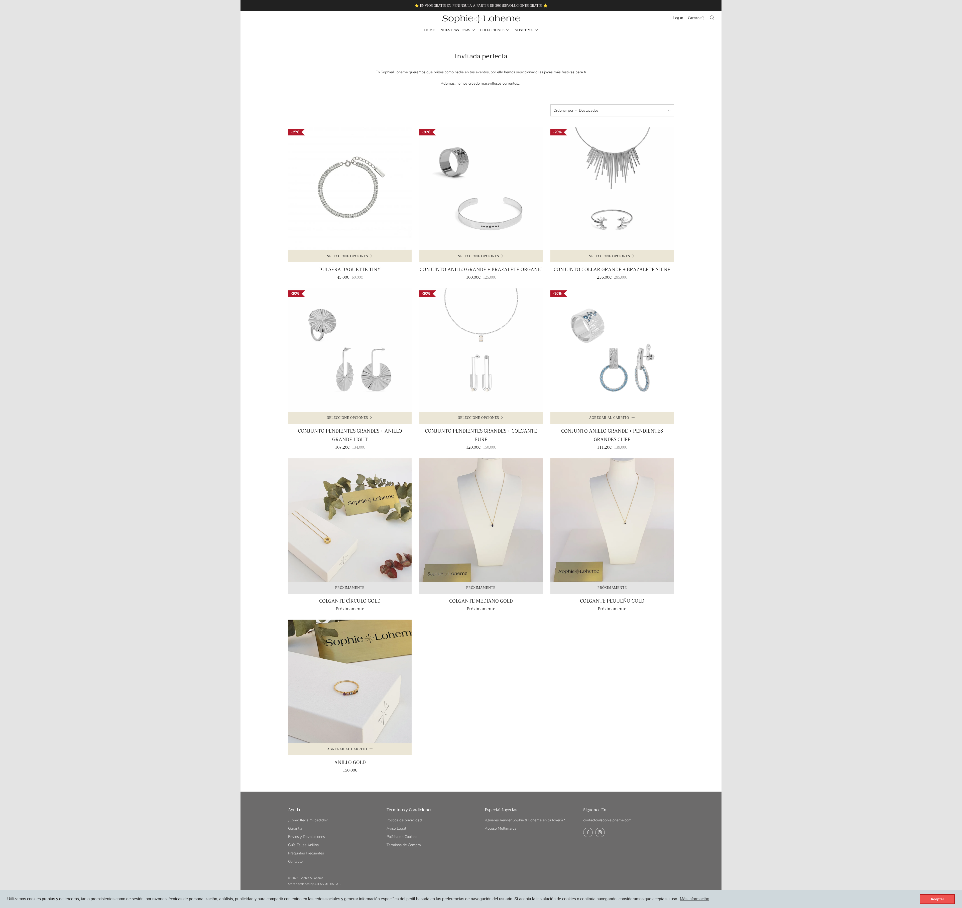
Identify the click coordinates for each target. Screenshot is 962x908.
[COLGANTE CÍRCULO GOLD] (350, 520)
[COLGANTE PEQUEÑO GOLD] (612, 520)
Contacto (295, 861)
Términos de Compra (404, 844)
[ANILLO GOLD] (350, 681)
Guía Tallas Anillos (303, 844)
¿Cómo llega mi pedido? (308, 820)
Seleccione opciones (347, 256)
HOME (429, 30)
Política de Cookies (402, 836)
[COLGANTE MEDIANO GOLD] (481, 520)
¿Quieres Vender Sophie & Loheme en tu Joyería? (525, 820)
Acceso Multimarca (500, 828)
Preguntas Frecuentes (306, 853)
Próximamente (350, 588)
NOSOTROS (524, 30)
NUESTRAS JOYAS (455, 30)
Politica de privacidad (404, 820)
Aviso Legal (396, 828)
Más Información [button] (694, 899)
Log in (678, 18)
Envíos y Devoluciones (306, 836)
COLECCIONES (492, 30)
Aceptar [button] (937, 899)
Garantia (295, 828)
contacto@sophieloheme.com (607, 820)
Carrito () (696, 18)
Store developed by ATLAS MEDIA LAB (314, 884)
